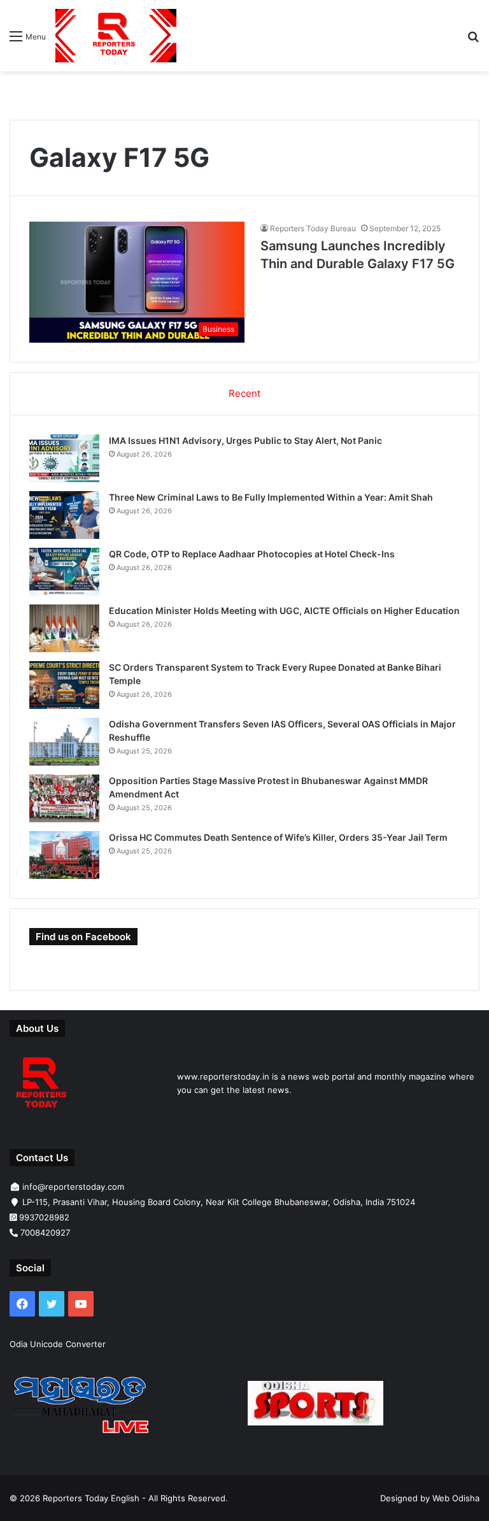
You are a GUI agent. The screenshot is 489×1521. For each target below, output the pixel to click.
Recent (244, 393)
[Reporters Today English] (115, 35)
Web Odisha (455, 1498)
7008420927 (45, 1232)
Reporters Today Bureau (313, 228)
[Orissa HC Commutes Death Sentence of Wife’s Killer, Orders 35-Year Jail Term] (64, 855)
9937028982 (44, 1217)
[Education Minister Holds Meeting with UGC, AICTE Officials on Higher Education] (64, 628)
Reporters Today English (91, 1498)
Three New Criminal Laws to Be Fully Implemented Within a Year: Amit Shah (271, 497)
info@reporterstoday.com (73, 1187)
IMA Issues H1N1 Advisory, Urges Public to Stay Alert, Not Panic (245, 440)
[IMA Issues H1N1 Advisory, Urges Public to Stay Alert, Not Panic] (64, 458)
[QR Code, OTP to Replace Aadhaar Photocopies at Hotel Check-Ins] (64, 572)
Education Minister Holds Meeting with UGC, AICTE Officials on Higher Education (284, 610)
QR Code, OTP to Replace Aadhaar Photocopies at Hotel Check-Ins (252, 553)
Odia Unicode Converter (58, 1344)
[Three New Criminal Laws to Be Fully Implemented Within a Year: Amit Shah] (64, 515)
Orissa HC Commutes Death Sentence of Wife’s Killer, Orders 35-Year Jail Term (278, 837)
